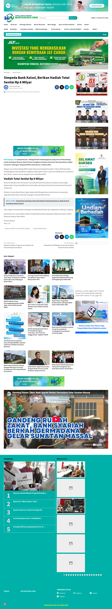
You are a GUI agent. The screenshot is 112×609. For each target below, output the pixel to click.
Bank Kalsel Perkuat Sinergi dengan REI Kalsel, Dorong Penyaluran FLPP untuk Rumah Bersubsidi (15, 368)
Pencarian (73, 18)
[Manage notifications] (5, 604)
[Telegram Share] (67, 87)
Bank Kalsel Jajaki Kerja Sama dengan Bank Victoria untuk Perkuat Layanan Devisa (38, 369)
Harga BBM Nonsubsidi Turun (86, 34)
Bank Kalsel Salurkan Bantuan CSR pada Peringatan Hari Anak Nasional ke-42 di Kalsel (62, 367)
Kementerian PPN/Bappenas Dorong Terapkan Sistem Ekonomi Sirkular (59, 245)
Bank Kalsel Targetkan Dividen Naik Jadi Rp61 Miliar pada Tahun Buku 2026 (62, 303)
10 (85, 575)
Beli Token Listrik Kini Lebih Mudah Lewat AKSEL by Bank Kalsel (38, 307)
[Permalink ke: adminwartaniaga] (6, 87)
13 (92, 575)
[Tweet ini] (62, 87)
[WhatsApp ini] (71, 87)
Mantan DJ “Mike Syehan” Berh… (25, 502)
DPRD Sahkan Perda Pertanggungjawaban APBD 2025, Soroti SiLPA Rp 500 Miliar (14, 304)
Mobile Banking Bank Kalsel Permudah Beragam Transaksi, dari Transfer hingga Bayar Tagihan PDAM (38, 332)
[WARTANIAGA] (21, 18)
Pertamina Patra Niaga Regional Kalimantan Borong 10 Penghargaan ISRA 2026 (62, 277)
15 (96, 575)
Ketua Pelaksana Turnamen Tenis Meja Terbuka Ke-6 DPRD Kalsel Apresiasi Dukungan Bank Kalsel (14, 279)
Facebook (62, 593)
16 (98, 575)
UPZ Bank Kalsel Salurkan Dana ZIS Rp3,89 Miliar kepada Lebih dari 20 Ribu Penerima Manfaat (14, 344)
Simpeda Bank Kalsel (40, 228)
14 (94, 575)
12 (89, 575)
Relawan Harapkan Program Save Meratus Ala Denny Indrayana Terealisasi (18, 245)
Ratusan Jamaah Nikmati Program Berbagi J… (30, 493)
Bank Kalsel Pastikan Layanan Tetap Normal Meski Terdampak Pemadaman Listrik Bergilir (62, 330)
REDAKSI (6, 591)
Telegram (62, 596)
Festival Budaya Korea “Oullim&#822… (27, 518)
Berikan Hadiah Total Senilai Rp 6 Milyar (17, 228)
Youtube (94, 593)
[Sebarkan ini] (57, 87)
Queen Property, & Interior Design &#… (28, 510)
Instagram (79, 593)
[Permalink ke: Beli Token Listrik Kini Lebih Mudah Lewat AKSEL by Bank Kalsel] (39, 294)
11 (87, 575)
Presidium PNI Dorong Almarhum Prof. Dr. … (29, 527)
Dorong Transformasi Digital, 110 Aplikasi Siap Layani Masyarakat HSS (38, 277)
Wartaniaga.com (10, 159)
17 (101, 575)
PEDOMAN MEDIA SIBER (28, 591)
